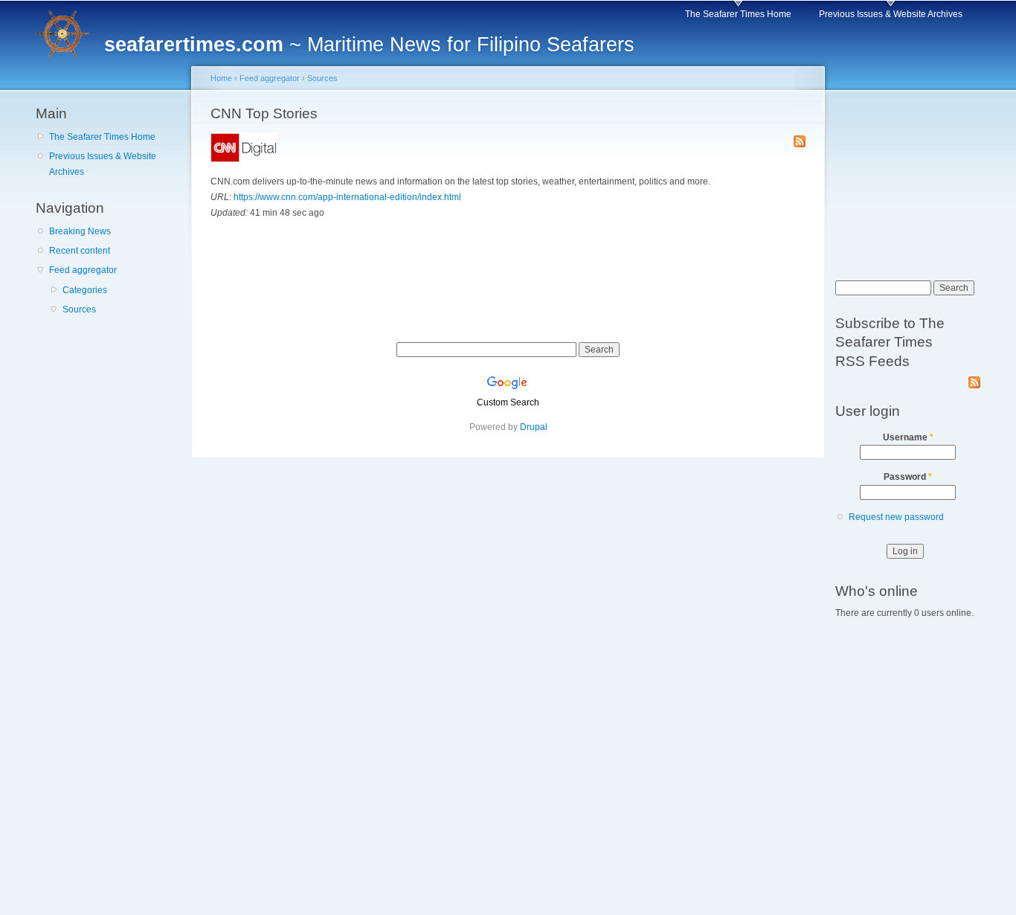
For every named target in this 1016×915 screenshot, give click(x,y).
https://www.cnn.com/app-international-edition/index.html (347, 197)
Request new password (896, 517)
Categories (84, 290)
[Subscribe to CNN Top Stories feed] (800, 142)
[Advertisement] (110, 412)
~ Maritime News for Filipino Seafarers (369, 44)
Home (221, 78)
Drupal (533, 427)
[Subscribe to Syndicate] (974, 379)
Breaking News (80, 231)
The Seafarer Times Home (738, 14)
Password (908, 477)
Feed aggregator (83, 270)
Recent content (79, 250)
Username (908, 437)
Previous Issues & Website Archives (890, 14)
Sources (79, 309)
